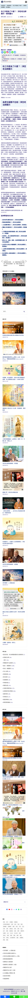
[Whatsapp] (12, 52)
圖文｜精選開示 (7, 665)
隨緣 (7, 939)
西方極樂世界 (12, 937)
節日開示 (5, 677)
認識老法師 (6, 657)
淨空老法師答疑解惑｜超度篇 (10, 836)
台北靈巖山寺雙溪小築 (9, 973)
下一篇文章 (19, 263)
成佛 (18, 928)
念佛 (7, 928)
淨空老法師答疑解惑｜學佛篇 (10, 894)
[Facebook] (2, 52)
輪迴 (17, 937)
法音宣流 (3, 5)
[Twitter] (10, 52)
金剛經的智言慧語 (8, 691)
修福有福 (5, 682)
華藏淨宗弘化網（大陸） (9, 970)
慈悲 (15, 928)
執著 (13, 926)
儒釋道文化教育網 (8, 961)
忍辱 (4, 928)
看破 (11, 935)
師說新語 (9, 5)
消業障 (4, 933)
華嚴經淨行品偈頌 (8, 663)
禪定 (20, 935)
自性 (4, 937)
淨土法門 (15, 933)
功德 (12, 924)
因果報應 (4, 926)
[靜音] (21, 285)
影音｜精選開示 (7, 668)
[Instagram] (7, 52)
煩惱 (8, 935)
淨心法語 (5, 671)
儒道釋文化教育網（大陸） (10, 964)
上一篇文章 (9, 263)
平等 (20, 926)
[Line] (5, 52)
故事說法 (5, 696)
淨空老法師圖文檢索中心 (9, 953)
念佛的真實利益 (7, 688)
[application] (14, 279)
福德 (17, 935)
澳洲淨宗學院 (6, 976)
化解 (18, 924)
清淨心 (4, 935)
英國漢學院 (6, 978)
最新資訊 (5, 694)
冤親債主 (15, 922)
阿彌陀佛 (21, 937)
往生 (23, 926)
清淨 (20, 933)
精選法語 (5, 685)
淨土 (8, 933)
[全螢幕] (23, 285)
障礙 (4, 939)
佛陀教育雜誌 (6, 702)
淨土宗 (11, 933)
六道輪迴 (11, 922)
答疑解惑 (5, 679)
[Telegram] (15, 52)
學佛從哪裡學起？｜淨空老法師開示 (11, 222)
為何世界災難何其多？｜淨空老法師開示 (12, 219)
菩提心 (7, 937)
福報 (14, 935)
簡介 (5, 660)
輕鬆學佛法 (6, 699)
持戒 (21, 928)
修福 (4, 922)
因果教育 (9, 926)
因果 (21, 924)
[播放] (4, 285)
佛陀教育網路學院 (8, 959)
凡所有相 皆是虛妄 (6, 924)
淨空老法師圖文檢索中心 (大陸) (11, 956)
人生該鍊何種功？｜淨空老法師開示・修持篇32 (14, 224)
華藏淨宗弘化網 (7, 967)
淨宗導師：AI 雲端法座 (9, 950)
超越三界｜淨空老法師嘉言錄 (10, 805)
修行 (7, 922)
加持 (15, 924)
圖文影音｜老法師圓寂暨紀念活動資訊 (13, 654)
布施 (16, 926)
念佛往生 (11, 928)
